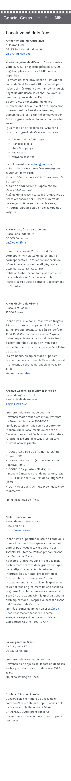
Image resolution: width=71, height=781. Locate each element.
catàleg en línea (41, 164)
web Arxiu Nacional (18, 53)
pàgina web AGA (16, 403)
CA (38, 17)
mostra (25, 373)
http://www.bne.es (18, 530)
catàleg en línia (16, 242)
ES (45, 17)
